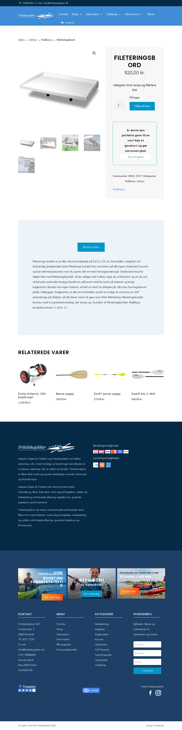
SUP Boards (102, 649)
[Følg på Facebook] (150, 693)
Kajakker (100, 629)
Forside (63, 14)
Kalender (129, 591)
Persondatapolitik (67, 649)
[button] (94, 53)
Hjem (21, 40)
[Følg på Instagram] (158, 692)
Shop (75, 14)
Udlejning (111, 14)
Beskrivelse (91, 247)
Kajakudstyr (102, 634)
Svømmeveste (103, 654)
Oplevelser (92, 14)
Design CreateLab (155, 725)
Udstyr (33, 40)
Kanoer (99, 639)
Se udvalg (52, 597)
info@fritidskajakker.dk (31, 649)
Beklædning (102, 624)
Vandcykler (101, 660)
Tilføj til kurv (142, 106)
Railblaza (46, 40)
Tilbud (150, 14)
